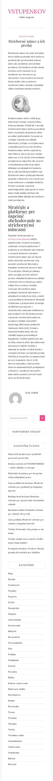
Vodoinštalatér (15, 741)
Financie (12, 614)
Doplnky (12, 590)
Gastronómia (14, 619)
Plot (10, 648)
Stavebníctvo (14, 695)
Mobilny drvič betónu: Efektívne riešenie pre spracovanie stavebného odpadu (26, 500)
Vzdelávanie (13, 752)
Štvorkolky (13, 706)
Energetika (13, 608)
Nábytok (12, 631)
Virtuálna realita (16, 735)
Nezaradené (14, 637)
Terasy (11, 712)
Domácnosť (13, 585)
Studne (11, 700)
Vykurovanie (14, 747)
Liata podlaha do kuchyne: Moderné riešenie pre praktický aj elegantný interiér (25, 487)
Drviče (11, 602)
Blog (10, 573)
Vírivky (11, 729)
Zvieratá (12, 764)
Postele (12, 666)
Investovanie (26, 36)
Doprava (12, 596)
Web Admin (31, 392)
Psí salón (12, 671)
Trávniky (12, 718)
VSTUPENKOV (27, 11)
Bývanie (11, 579)
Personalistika (15, 643)
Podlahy (12, 654)
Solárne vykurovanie (18, 683)
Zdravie (11, 758)
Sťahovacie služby (16, 689)
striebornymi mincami (18, 239)
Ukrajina (12, 723)
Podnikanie (13, 660)
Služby (11, 677)
